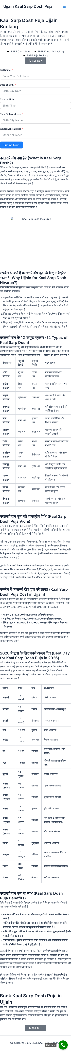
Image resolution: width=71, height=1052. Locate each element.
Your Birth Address (10, 114)
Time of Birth (7, 99)
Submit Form (11, 145)
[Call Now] (63, 1045)
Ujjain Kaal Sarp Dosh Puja (28, 6)
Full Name (5, 70)
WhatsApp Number (10, 128)
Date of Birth (7, 84)
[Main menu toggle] (64, 6)
